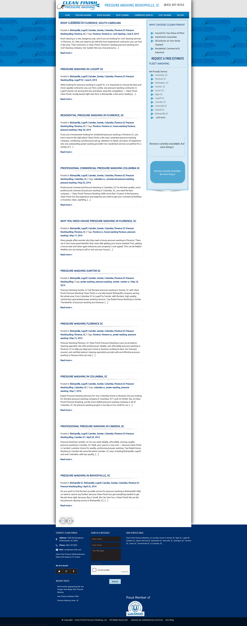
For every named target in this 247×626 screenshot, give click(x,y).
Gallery (180, 15)
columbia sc (99, 179)
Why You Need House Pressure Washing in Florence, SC (98, 220)
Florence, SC (80, 34)
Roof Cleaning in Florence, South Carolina (90, 22)
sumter (116, 282)
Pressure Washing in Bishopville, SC (85, 475)
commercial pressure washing (120, 179)
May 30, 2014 (84, 130)
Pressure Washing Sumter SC (80, 270)
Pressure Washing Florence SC (81, 323)
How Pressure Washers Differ (68, 596)
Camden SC (79, 437)
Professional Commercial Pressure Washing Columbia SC (100, 168)
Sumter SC (171, 538)
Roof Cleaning (122, 15)
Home (67, 15)
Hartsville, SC (168, 541)
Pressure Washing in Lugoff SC (81, 69)
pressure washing (68, 130)
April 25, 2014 (89, 486)
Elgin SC (159, 94)
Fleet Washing (164, 15)
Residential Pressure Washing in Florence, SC (92, 115)
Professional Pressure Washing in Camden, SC (92, 426)
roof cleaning (119, 34)
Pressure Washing (83, 15)
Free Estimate (77, 21)
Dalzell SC (159, 110)
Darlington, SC (162, 83)
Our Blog (170, 620)
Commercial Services (143, 15)
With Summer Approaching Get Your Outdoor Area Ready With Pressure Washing (70, 589)
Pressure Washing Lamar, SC (68, 600)
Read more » (66, 53)
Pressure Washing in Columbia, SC (83, 376)
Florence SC (160, 79)
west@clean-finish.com (72, 550)
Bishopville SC (76, 483)
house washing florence (124, 126)
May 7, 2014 (75, 391)
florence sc (107, 34)
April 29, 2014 (93, 437)
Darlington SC (179, 541)
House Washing (104, 15)
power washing (88, 282)
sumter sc (125, 282)
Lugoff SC (78, 80)
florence (97, 34)
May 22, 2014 (84, 182)
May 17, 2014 (76, 235)
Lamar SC (159, 90)
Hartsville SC (161, 106)
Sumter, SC (160, 86)
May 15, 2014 (76, 338)
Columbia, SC (80, 179)
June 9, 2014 (133, 34)
